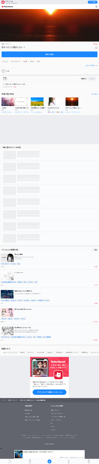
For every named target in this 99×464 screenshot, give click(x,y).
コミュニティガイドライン (46, 435)
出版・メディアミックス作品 (32, 420)
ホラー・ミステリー (56, 420)
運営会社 (73, 437)
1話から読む (49, 54)
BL (51, 423)
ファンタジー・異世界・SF (58, 416)
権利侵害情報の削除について (38, 437)
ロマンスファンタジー (57, 413)
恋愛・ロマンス (55, 410)
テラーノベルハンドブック (33, 435)
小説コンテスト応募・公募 (32, 416)
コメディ (53, 430)
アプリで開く (92, 2)
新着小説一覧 (28, 410)
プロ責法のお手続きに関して (52, 437)
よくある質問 (27, 437)
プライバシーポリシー (64, 437)
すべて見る (94, 94)
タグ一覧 (27, 413)
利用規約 (24, 435)
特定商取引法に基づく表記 (71, 435)
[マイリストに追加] (96, 48)
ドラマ (53, 426)
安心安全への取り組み (59, 435)
